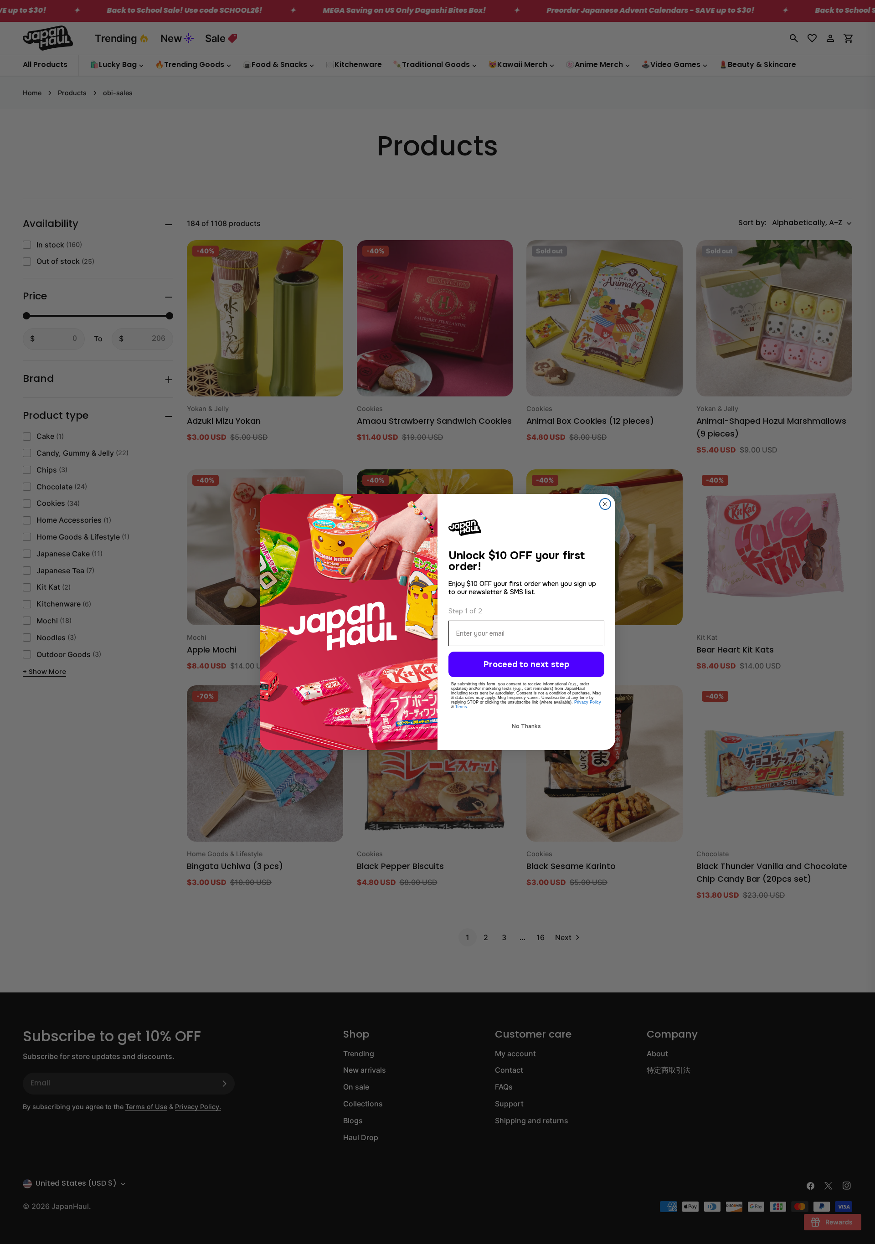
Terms (461, 706)
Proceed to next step (526, 664)
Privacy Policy (587, 702)
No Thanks (526, 726)
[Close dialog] (605, 504)
